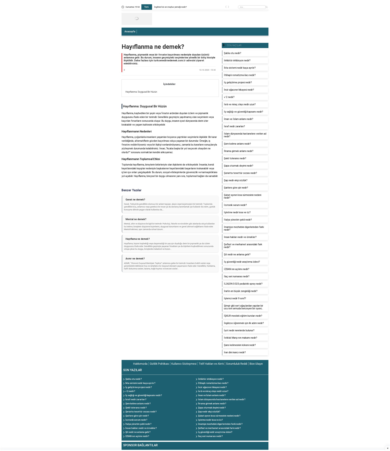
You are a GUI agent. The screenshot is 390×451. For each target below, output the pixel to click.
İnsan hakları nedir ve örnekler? (141, 428)
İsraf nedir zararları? (135, 399)
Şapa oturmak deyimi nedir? (212, 407)
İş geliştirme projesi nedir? (138, 387)
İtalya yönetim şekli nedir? (138, 424)
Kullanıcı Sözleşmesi (184, 363)
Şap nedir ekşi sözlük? (209, 411)
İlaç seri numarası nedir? (210, 436)
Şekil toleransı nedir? (136, 407)
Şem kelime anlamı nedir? (138, 403)
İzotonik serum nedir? (136, 420)
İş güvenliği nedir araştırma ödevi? (215, 432)
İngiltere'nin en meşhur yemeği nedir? (170, 7)
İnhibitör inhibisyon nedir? (211, 379)
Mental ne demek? (136, 219)
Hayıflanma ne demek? (153, 46)
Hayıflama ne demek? (138, 238)
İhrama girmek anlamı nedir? (212, 403)
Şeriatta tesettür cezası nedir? (141, 411)
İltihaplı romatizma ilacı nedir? (213, 383)
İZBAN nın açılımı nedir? (137, 436)
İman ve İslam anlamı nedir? (212, 395)
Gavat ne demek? (135, 199)
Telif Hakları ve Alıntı (211, 363)
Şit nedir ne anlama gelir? (138, 432)
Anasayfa (129, 31)
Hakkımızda (140, 363)
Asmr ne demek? (135, 258)
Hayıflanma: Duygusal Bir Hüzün (141, 91)
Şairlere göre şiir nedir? (137, 416)
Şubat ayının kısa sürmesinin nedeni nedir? (219, 416)
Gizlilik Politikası (159, 363)
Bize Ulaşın (256, 363)
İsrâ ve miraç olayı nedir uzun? (213, 391)
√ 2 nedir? (130, 391)
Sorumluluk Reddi (236, 363)
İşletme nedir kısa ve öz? (210, 420)
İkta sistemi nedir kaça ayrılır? (140, 383)
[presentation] (226, 7)
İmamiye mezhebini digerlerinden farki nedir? (220, 424)
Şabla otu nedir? (133, 379)
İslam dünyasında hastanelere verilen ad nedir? (221, 399)
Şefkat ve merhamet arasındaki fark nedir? (219, 428)
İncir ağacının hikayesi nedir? (212, 387)
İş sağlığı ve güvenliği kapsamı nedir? (143, 395)
